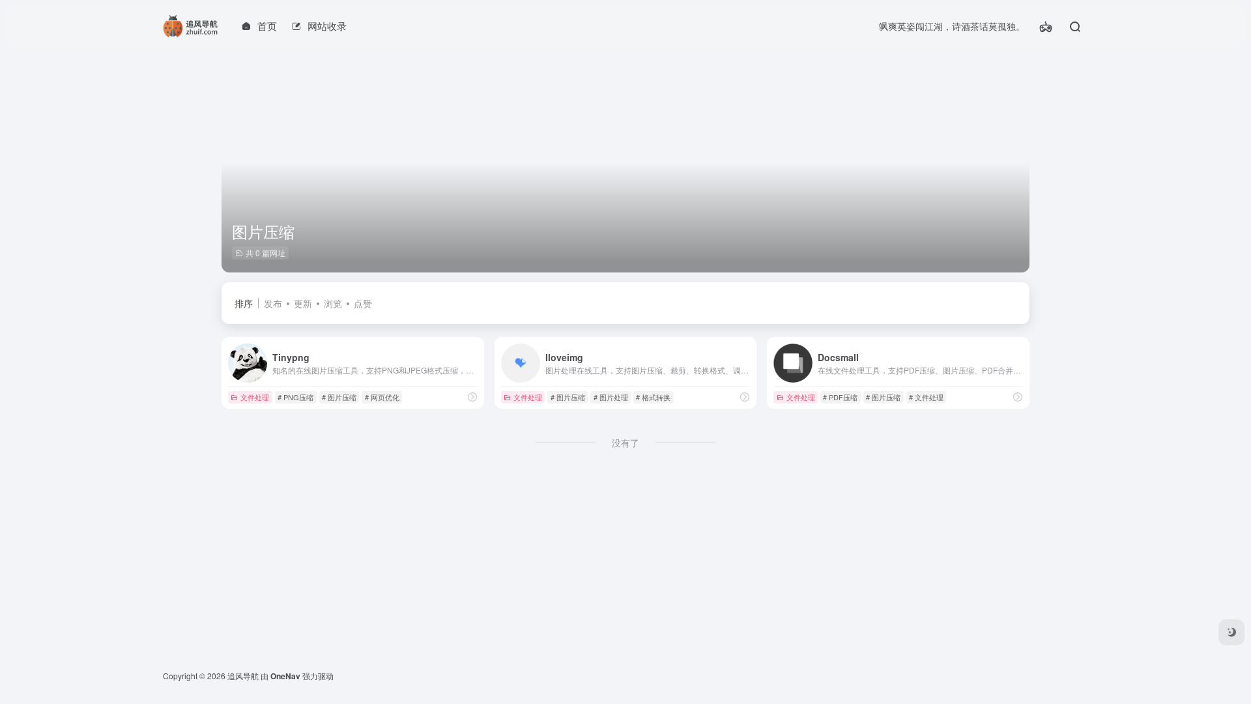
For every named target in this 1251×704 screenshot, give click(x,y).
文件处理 (254, 397)
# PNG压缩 (295, 397)
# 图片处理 (611, 397)
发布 (273, 303)
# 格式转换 (653, 397)
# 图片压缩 (339, 397)
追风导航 (243, 675)
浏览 (333, 303)
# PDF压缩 (840, 397)
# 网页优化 (382, 397)
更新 (303, 303)
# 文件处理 (926, 397)
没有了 (625, 442)
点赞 (363, 303)
